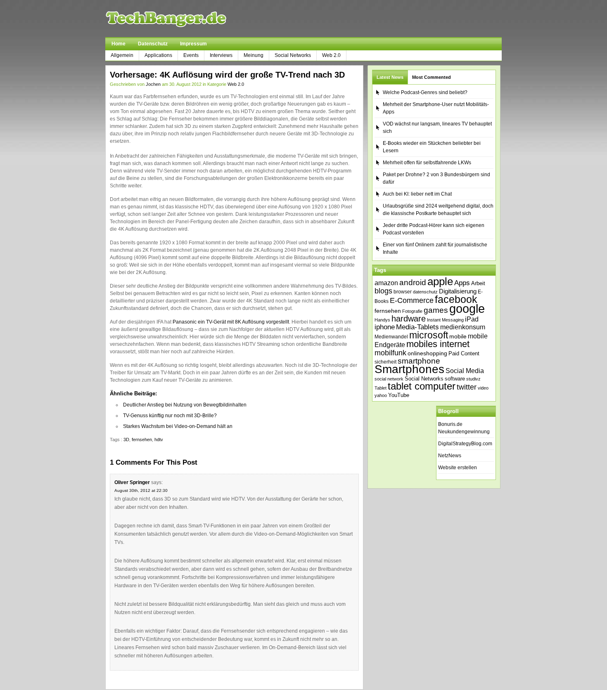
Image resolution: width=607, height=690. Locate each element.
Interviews (221, 55)
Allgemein (122, 55)
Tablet (380, 387)
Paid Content (463, 353)
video (483, 387)
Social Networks (293, 55)
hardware (408, 318)
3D (126, 439)
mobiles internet (437, 344)
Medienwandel (391, 337)
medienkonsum (462, 327)
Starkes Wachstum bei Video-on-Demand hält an (177, 426)
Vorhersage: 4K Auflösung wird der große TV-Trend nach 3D (227, 74)
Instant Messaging (445, 319)
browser (403, 291)
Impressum (193, 44)
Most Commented (431, 77)
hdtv (158, 439)
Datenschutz (153, 44)
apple (440, 281)
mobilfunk (390, 353)
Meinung (253, 55)
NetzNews (449, 455)
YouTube (398, 395)
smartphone (419, 361)
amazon (386, 282)
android (412, 282)
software (455, 379)
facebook (456, 299)
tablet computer (421, 386)
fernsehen (142, 439)
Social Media (465, 370)
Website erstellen (457, 467)
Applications (158, 55)
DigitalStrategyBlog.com (465, 444)
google (467, 308)
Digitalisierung (458, 291)
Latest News (390, 77)
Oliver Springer (132, 482)
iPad (472, 319)
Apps (462, 283)
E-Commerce (412, 300)
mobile (458, 336)
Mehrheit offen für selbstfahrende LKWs (427, 162)
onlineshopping (427, 353)
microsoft (428, 335)
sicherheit (385, 362)
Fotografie (412, 311)
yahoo (381, 395)
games (436, 310)
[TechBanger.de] (185, 18)
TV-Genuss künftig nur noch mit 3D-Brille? (170, 415)
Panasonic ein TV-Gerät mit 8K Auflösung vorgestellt (231, 322)
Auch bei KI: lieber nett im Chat (417, 194)
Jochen (153, 84)
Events (191, 55)
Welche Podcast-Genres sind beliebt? (425, 92)
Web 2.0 (331, 55)
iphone (385, 327)
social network (389, 378)
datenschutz (425, 291)
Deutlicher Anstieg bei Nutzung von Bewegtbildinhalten (185, 405)
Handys (382, 319)
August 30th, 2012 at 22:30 (141, 490)
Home (118, 44)
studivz (473, 378)
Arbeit (478, 283)
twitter (467, 387)
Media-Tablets (417, 327)
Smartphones (409, 369)
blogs (383, 291)
